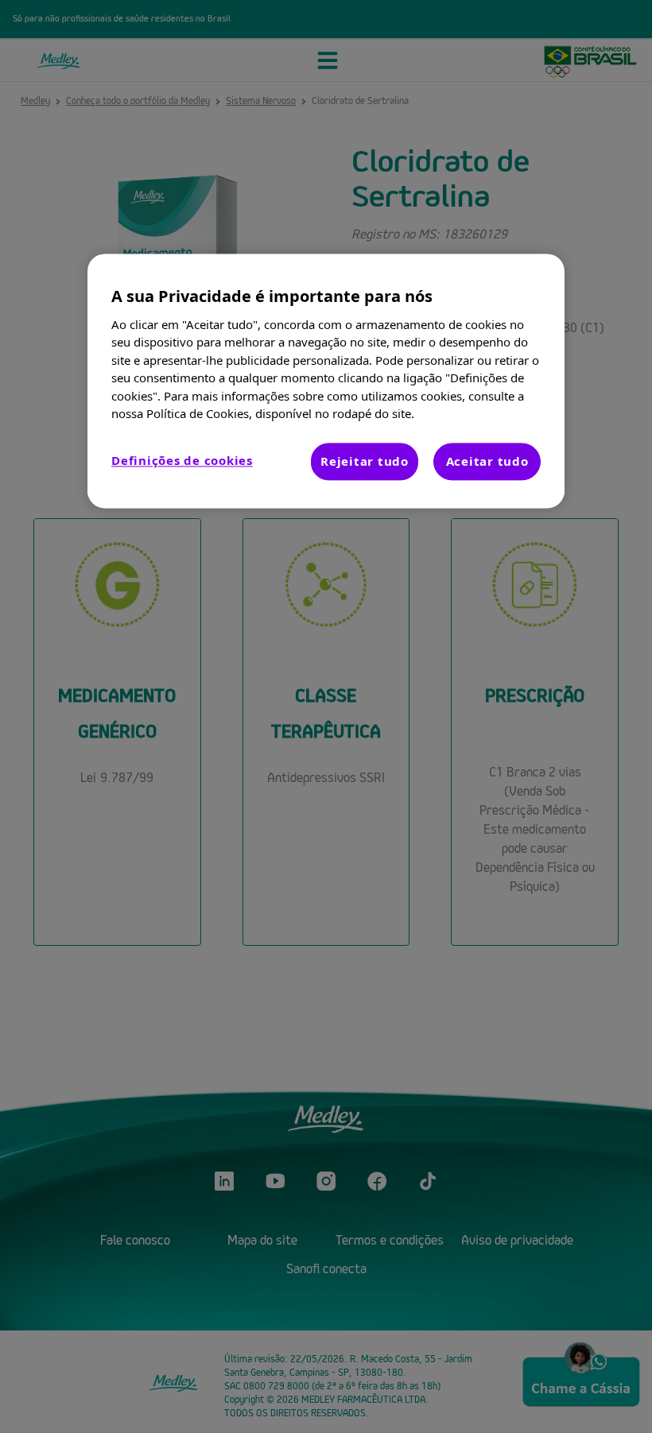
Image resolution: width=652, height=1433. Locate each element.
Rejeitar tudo (364, 461)
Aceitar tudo (487, 461)
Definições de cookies (182, 460)
